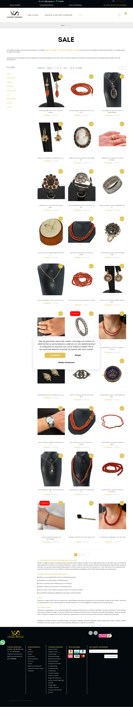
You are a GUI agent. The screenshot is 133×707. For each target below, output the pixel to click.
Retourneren (31, 656)
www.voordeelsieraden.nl (14, 656)
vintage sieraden (63, 621)
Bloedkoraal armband (54, 659)
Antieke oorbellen (53, 675)
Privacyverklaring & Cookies (35, 668)
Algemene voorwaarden (34, 666)
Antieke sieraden (53, 649)
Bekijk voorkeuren (66, 362)
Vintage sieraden (53, 651)
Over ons (30, 661)
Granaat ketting (52, 666)
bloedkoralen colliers (108, 621)
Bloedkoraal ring (53, 661)
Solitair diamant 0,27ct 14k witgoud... (51, 300)
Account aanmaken (119, 5)
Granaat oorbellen (53, 673)
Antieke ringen (52, 654)
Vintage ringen (52, 685)
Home (63, 25)
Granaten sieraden (53, 687)
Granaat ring (51, 670)
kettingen (81, 621)
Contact (30, 663)
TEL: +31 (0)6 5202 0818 (13, 651)
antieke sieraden (50, 621)
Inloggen (107, 5)
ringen (99, 621)
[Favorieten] (122, 15)
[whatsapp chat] (2, 641)
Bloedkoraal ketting (53, 656)
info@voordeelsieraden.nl (14, 654)
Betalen (30, 654)
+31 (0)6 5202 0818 (120, 1)
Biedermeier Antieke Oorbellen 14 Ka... (51, 395)
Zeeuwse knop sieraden (55, 690)
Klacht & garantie (33, 659)
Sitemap (50, 692)
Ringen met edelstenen (54, 678)
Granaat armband (53, 668)
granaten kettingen (90, 621)
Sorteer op (41, 68)
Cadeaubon (31, 670)
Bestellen (30, 651)
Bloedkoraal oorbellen (54, 663)
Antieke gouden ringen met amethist (56, 681)
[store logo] (14, 14)
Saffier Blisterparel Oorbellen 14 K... (51, 158)
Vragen (30, 649)
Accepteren (55, 355)
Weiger (78, 355)
